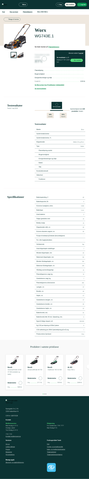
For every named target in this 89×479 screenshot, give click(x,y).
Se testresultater (40, 88)
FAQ (48, 444)
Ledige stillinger (10, 447)
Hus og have (14, 12)
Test (3, 12)
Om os (8, 444)
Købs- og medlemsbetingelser (56, 449)
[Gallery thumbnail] (14, 55)
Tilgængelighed (51, 452)
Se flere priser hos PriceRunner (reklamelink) (49, 85)
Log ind (81, 53)
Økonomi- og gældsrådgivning (15, 462)
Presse (8, 449)
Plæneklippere (27, 12)
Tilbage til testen (13, 19)
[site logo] (9, 5)
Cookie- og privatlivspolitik (55, 447)
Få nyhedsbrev (10, 454)
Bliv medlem (70, 4)
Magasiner (9, 452)
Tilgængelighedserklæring (54, 454)
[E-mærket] (51, 467)
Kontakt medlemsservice (13, 436)
